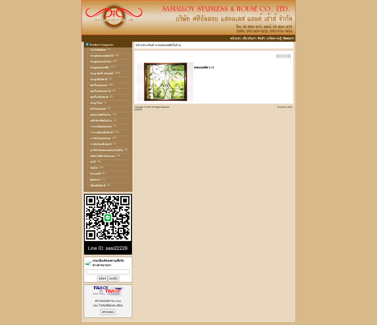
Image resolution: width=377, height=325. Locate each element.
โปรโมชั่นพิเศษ (98, 50)
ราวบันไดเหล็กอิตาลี (100, 144)
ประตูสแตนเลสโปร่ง (100, 61)
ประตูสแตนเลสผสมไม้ (101, 55)
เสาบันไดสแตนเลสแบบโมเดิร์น (106, 150)
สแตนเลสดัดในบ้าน (100, 114)
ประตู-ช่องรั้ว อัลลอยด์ (101, 73)
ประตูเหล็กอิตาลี (98, 79)
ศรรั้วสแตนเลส (98, 109)
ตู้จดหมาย (95, 179)
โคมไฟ (94, 168)
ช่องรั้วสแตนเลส (98, 85)
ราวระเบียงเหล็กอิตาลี (101, 132)
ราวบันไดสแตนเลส (100, 138)
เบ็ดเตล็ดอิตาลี (97, 185)
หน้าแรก (235, 38)
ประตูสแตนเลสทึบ (99, 67)
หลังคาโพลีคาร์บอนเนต (102, 156)
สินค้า (261, 38)
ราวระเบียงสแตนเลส (101, 126)
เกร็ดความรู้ (274, 38)
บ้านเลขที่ (95, 173)
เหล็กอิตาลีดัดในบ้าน (101, 120)
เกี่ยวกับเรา (249, 38)
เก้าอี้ (92, 162)
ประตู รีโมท (96, 103)
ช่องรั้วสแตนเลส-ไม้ (100, 91)
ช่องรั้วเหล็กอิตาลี (99, 97)
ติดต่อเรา (288, 38)
